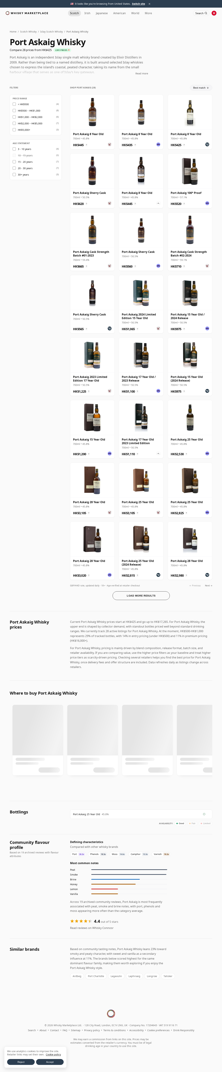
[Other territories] (214, 13)
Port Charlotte (96, 976)
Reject (21, 1062)
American (119, 13)
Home (13, 31)
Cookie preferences (158, 1030)
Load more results (141, 595)
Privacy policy (92, 1030)
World (135, 13)
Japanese (102, 13)
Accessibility (136, 1030)
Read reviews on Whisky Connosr (92, 928)
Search (32, 1030)
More (148, 13)
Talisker (168, 976)
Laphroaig (134, 976)
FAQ (65, 1030)
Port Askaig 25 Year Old (86, 814)
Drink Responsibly (183, 1030)
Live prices (61, 50)
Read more (141, 73)
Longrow (152, 976)
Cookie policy (53, 1054)
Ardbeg (77, 976)
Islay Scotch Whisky (51, 31)
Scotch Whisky (28, 31)
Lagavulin (116, 976)
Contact (54, 1030)
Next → (208, 585)
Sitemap (75, 1030)
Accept (50, 1062)
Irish (87, 13)
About (43, 1030)
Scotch (74, 13)
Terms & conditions (114, 1030)
